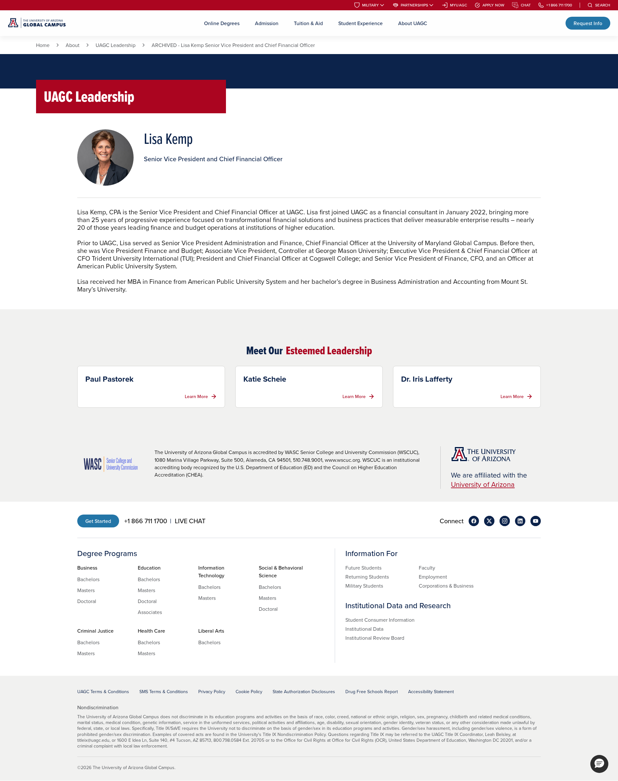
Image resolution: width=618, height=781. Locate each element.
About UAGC (412, 23)
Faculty (427, 567)
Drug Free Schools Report (371, 691)
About (73, 45)
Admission (266, 23)
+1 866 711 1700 (559, 5)
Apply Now (493, 5)
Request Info (588, 23)
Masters (86, 590)
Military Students (364, 585)
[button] (599, 764)
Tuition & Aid (308, 23)
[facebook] (474, 521)
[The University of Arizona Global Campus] (37, 23)
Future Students (363, 567)
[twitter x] (489, 521)
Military (370, 5)
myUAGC (458, 5)
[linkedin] (520, 521)
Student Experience (360, 23)
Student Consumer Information (380, 619)
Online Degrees (221, 23)
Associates (150, 612)
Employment (433, 576)
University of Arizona (483, 484)
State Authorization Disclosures (304, 691)
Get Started (98, 521)
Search (602, 5)
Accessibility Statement (431, 691)
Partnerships (414, 5)
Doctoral (86, 601)
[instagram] (505, 521)
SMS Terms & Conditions (163, 691)
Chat (526, 5)
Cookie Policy (249, 691)
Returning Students (367, 576)
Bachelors (88, 579)
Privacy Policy (211, 691)
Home (43, 45)
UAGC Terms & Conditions (103, 691)
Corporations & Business (446, 585)
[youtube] (535, 521)
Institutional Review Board (374, 637)
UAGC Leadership (116, 45)
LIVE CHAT (190, 521)
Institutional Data (364, 628)
